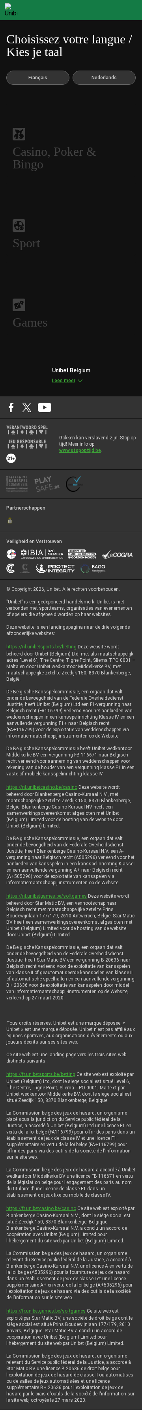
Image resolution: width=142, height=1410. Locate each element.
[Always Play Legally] (74, 484)
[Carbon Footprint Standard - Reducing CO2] (10, 568)
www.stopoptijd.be (80, 450)
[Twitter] (27, 407)
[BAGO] (93, 568)
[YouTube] (45, 407)
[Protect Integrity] (55, 568)
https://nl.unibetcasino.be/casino (41, 787)
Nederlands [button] (104, 77)
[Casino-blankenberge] (25, 568)
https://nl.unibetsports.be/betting (41, 647)
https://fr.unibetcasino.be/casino (41, 1208)
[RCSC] (9, 520)
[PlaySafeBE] (47, 484)
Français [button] (37, 77)
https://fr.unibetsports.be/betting (40, 1074)
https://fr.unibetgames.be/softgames (46, 1311)
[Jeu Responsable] (27, 444)
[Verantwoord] (27, 430)
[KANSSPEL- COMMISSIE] (17, 484)
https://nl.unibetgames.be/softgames (46, 896)
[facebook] (11, 407)
